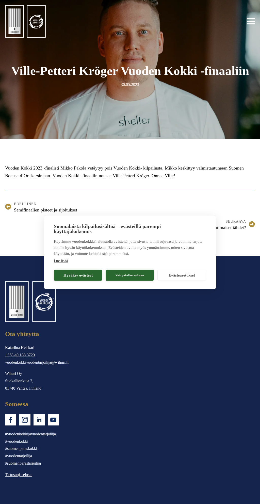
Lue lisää (61, 260)
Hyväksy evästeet (78, 275)
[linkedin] (39, 419)
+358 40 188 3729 (20, 355)
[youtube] (53, 419)
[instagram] (24, 419)
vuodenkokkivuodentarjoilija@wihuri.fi (37, 362)
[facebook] (10, 419)
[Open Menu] (251, 21)
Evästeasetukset (182, 275)
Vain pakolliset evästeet (130, 275)
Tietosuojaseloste (18, 474)
